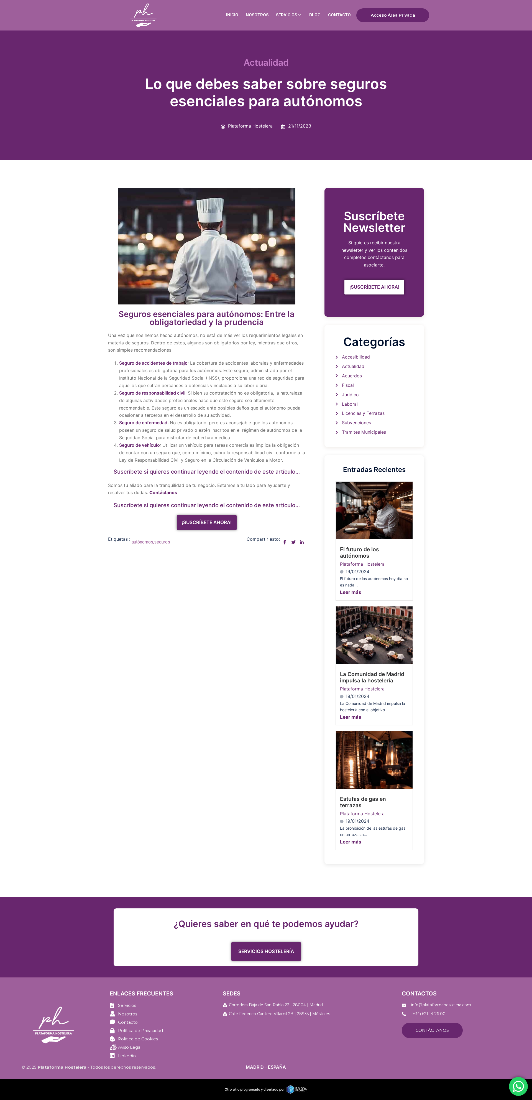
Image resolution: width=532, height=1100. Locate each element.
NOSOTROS (257, 14)
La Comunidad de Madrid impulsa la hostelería (372, 677)
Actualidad (266, 62)
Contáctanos (432, 1030)
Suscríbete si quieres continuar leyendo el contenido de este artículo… (207, 471)
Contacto (339, 14)
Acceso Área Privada (393, 15)
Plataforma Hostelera (362, 564)
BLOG (315, 14)
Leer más (350, 592)
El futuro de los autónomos (359, 552)
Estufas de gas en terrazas (363, 802)
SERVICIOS (286, 14)
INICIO (232, 14)
